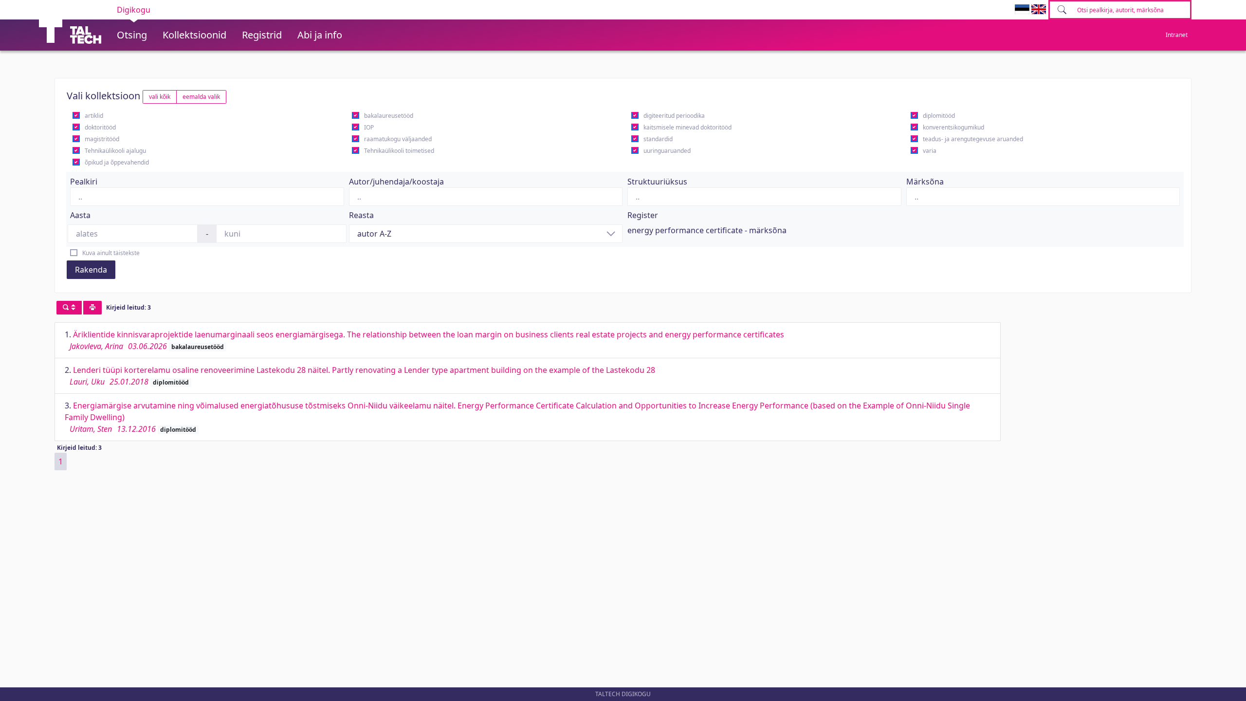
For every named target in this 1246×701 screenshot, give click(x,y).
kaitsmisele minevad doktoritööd (687, 127)
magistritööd (102, 139)
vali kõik (159, 96)
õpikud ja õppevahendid (117, 162)
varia (929, 151)
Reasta (361, 215)
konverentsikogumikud (953, 127)
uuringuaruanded (667, 151)
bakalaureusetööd (388, 115)
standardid (658, 139)
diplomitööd (939, 115)
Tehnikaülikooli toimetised (399, 151)
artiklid (94, 115)
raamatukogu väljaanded (398, 139)
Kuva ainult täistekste (111, 253)
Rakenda (91, 269)
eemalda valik (201, 96)
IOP (369, 127)
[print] (92, 307)
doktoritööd (100, 127)
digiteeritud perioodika (674, 115)
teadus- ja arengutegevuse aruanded (973, 139)
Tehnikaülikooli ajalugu (115, 151)
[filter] (69, 307)
